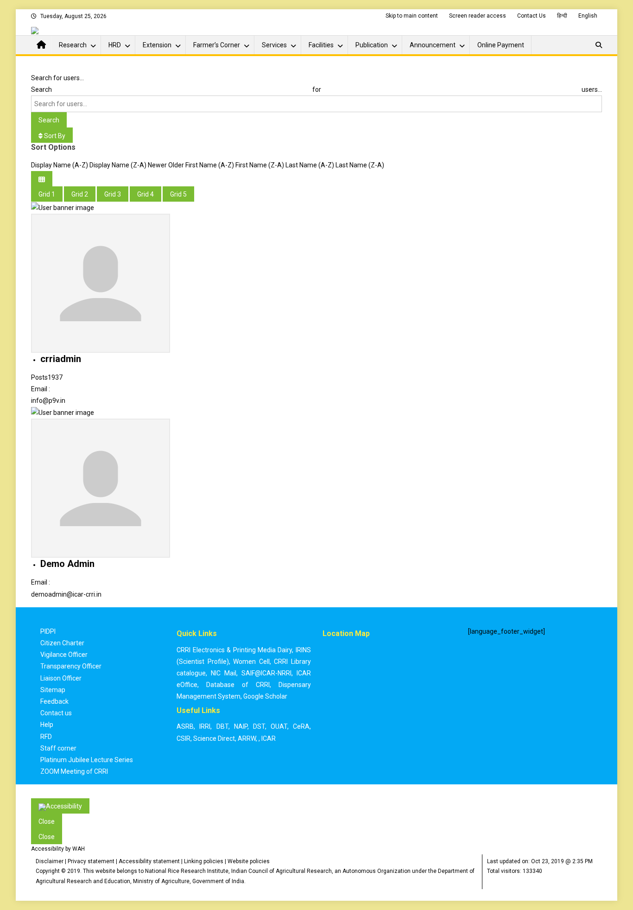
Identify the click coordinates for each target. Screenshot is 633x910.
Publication (371, 45)
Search (48, 120)
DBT (222, 726)
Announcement (433, 45)
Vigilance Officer (64, 654)
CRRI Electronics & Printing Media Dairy (234, 650)
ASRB (185, 726)
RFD (46, 736)
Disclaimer (49, 861)
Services (274, 45)
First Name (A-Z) (209, 165)
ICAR (268, 738)
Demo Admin (67, 563)
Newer (157, 165)
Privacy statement (91, 861)
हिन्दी (562, 16)
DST (259, 726)
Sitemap (52, 690)
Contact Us (531, 16)
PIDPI (48, 631)
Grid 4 (145, 194)
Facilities (321, 45)
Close (46, 821)
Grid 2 (79, 194)
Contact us (56, 713)
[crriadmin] (62, 207)
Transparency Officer (70, 666)
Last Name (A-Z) (309, 165)
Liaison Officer (61, 678)
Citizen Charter (62, 643)
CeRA (301, 726)
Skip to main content (412, 16)
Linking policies (203, 861)
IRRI (204, 726)
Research (73, 45)
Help (46, 724)
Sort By (54, 136)
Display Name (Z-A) (117, 165)
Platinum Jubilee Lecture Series (86, 760)
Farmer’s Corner (216, 45)
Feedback (54, 701)
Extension (157, 45)
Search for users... (57, 78)
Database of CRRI (238, 684)
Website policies (249, 861)
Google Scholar (265, 696)
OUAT (279, 726)
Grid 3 (112, 194)
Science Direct (214, 738)
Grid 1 (46, 194)
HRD (114, 45)
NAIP (240, 726)
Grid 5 (178, 194)
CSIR (183, 738)
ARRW (247, 738)
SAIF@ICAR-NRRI (266, 673)
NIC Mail (223, 673)
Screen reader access (477, 16)
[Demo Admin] (62, 412)
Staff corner (58, 748)
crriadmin (60, 358)
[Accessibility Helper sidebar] (60, 806)
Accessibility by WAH (58, 849)
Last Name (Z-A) (359, 165)
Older (176, 165)
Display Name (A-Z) (59, 165)
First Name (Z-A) (259, 165)
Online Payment (500, 45)
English (587, 16)
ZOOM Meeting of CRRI (74, 771)
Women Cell (251, 661)
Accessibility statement (149, 861)
